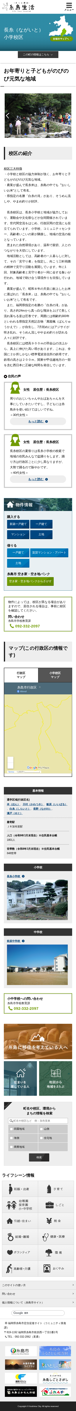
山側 (46, 1128)
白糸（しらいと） (20, 808)
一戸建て (41, 524)
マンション (18, 534)
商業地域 (19, 1146)
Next (67, 115)
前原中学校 (14, 940)
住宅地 (48, 1137)
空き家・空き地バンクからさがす (30, 581)
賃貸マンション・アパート (49, 552)
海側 (16, 1137)
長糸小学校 (14, 876)
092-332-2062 (23, 1336)
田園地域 (19, 1128)
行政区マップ (21, 675)
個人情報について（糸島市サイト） (23, 1302)
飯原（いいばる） (56, 804)
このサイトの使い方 (14, 1285)
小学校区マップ (55, 675)
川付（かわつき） (33, 804)
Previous (9, 115)
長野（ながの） (42, 808)
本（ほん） (13, 804)
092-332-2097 (27, 626)
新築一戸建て (18, 524)
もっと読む (36, 421)
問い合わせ (8, 1293)
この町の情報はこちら (36, 54)
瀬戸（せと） (15, 813)
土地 (41, 534)
